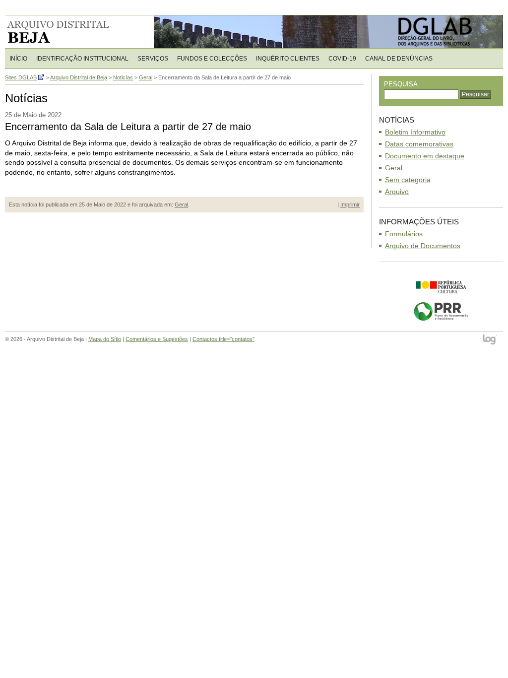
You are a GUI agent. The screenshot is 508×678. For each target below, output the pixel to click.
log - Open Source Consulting (490, 340)
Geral (181, 204)
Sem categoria (408, 180)
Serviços (152, 58)
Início (18, 58)
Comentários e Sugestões (157, 339)
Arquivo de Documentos (422, 246)
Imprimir (350, 204)
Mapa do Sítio (104, 339)
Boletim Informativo (415, 132)
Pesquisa (401, 84)
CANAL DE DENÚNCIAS (399, 58)
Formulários (404, 234)
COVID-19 (342, 58)
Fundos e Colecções (212, 58)
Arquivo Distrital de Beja (69, 31)
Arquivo (397, 192)
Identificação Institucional (82, 58)
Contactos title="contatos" (223, 339)
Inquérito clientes (287, 58)
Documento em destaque (424, 156)
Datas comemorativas (419, 144)
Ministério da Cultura (441, 287)
